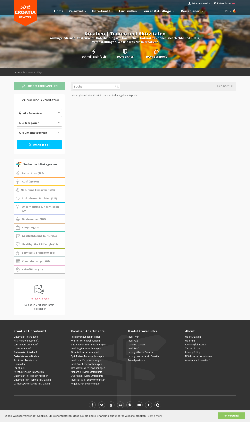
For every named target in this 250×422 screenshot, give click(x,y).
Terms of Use (192, 348)
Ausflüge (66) (30, 181)
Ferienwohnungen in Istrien (86, 336)
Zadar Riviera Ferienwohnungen (88, 344)
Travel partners (136, 360)
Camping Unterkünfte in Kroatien (32, 383)
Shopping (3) (30, 227)
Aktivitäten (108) (33, 173)
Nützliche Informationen (198, 356)
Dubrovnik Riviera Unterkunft (87, 375)
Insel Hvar (133, 336)
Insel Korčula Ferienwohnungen (88, 379)
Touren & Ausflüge (157, 11)
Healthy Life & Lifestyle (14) (40, 244)
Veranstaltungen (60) (36, 261)
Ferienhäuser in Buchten (27, 356)
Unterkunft (101, 11)
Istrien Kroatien (136, 344)
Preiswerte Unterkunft (26, 352)
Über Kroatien (193, 336)
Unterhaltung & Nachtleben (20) (40, 208)
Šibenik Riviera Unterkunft (85, 352)
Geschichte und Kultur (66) (39, 236)
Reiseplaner (226, 3)
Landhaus (19, 368)
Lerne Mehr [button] (155, 415)
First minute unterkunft (26, 340)
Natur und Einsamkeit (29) (38, 190)
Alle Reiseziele (32, 113)
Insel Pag (133, 340)
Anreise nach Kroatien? (197, 360)
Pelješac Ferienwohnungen (85, 383)
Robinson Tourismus (25, 360)
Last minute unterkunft (26, 344)
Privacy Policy (192, 352)
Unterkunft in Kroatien (26, 336)
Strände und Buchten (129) (39, 198)
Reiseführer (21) (32, 269)
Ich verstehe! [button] (231, 415)
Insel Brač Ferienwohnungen (86, 364)
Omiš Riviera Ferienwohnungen (88, 368)
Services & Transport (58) (38, 252)
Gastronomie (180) (34, 219)
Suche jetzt (41, 144)
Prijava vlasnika (201, 3)
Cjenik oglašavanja (195, 344)
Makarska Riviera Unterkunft (86, 372)
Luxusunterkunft (22, 348)
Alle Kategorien (29, 123)
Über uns (190, 340)
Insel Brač (133, 348)
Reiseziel (76, 11)
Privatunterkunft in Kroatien (29, 372)
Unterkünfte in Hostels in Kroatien (32, 379)
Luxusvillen (128, 11)
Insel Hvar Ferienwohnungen (86, 360)
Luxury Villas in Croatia (140, 352)
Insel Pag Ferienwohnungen (86, 348)
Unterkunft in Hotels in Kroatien (31, 375)
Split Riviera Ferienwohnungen (87, 356)
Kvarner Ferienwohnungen (85, 340)
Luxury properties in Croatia (143, 356)
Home (58, 11)
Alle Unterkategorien (33, 132)
